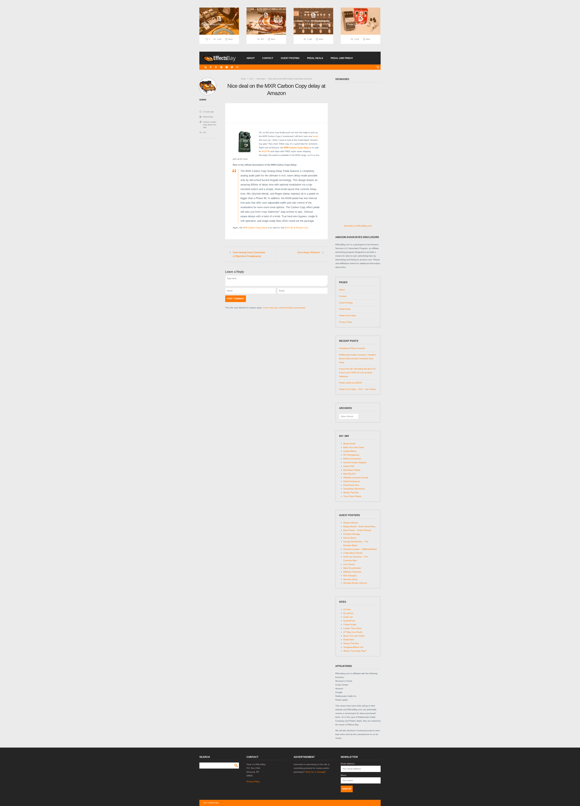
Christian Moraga (351, 534)
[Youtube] (237, 67)
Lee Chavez (349, 564)
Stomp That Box (351, 492)
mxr (214, 125)
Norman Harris (350, 579)
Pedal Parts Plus (351, 485)
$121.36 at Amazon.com (296, 227)
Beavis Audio (349, 443)
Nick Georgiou (350, 575)
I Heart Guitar (349, 624)
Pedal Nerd (348, 639)
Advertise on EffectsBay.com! (358, 226)
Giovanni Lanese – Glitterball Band (360, 549)
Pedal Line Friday (342, 58)
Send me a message (315, 772)
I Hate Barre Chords (352, 553)
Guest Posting (290, 58)
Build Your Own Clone (353, 447)
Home (243, 79)
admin (202, 100)
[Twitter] (232, 67)
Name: (344, 775)
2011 (251, 79)
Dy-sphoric (348, 613)
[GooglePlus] (216, 67)
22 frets (347, 609)
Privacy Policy (345, 322)
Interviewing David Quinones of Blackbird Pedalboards (249, 254)
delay (210, 125)
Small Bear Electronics (354, 488)
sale (204, 127)
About (250, 58)
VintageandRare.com (353, 647)
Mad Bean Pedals (351, 470)
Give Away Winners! (308, 252)
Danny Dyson (349, 538)
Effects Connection (352, 458)
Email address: (348, 764)
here (315, 136)
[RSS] (205, 67)
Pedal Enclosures (351, 481)
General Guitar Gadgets (354, 462)
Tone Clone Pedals (352, 496)
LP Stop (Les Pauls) (352, 632)
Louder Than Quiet (352, 628)
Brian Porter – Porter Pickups (357, 530)
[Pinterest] (226, 67)
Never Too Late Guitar (353, 636)
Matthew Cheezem (352, 572)
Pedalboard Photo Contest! (352, 348)
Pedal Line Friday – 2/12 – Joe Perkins (357, 389)
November (261, 79)
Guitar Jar (348, 617)
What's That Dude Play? (354, 651)
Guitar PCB (348, 466)
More (230, 39)
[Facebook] (210, 67)
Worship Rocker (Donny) (355, 583)
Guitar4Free (349, 620)
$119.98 (266, 151)
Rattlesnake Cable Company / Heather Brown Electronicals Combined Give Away (357, 359)
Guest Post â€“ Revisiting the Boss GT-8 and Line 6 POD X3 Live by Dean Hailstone (357, 373)
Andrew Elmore (350, 522)
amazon (206, 122)
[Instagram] (221, 67)
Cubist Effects (349, 451)
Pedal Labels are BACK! (350, 382)
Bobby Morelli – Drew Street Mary (359, 526)
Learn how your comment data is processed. (284, 307)
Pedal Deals (315, 58)
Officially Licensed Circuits (355, 477)
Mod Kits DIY (349, 474)
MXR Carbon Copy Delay (255, 227)
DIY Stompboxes (351, 455)
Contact (267, 58)
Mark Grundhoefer (352, 568)
